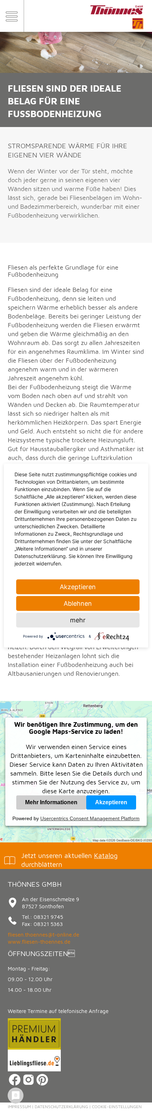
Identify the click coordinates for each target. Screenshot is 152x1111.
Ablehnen (78, 603)
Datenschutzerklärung (61, 1106)
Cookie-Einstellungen (117, 1106)
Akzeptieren (111, 802)
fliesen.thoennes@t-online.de (43, 935)
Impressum (19, 1106)
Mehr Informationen (51, 802)
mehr (78, 620)
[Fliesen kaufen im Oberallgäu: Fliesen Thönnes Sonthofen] (117, 30)
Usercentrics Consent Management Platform (90, 818)
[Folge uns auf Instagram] (28, 1085)
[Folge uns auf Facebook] (15, 1085)
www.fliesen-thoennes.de (39, 942)
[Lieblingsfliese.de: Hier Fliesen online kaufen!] (34, 1069)
